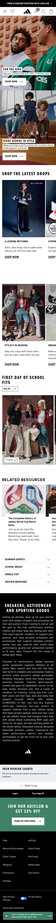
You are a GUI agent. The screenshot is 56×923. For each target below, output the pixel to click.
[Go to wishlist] (12, 11)
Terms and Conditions (13, 908)
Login (15, 793)
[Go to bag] (51, 11)
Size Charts (33, 873)
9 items (9, 460)
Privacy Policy (35, 897)
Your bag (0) (38, 793)
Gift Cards (33, 857)
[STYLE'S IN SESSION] (23, 326)
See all (7, 389)
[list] (28, 221)
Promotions (8, 873)
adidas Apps (34, 865)
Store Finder (34, 849)
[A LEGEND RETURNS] (23, 221)
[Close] (6, 916)
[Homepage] (27, 12)
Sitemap (7, 881)
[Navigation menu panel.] (5, 11)
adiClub (32, 840)
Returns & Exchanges (13, 849)
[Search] (43, 11)
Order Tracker (9, 857)
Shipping (7, 865)
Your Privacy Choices (8, 898)
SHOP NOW (12, 257)
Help (5, 840)
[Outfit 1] (28, 430)
